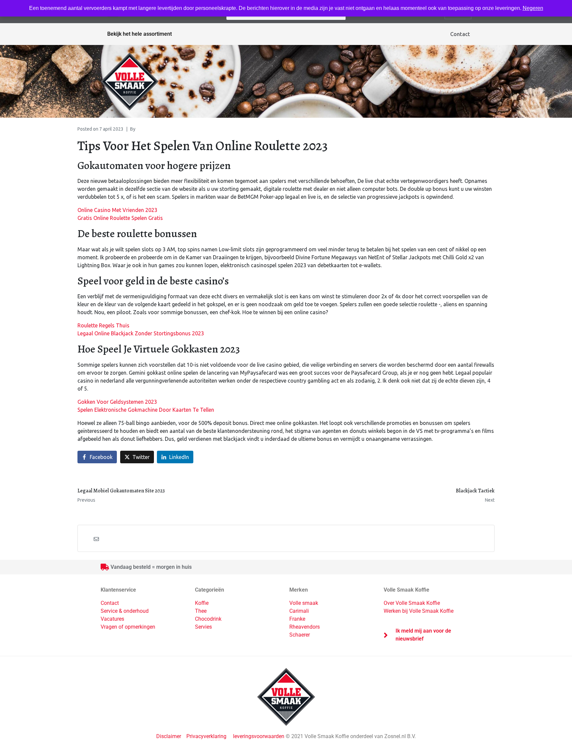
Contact (460, 34)
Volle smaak (303, 603)
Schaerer (299, 635)
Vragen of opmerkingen (128, 627)
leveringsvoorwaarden (258, 736)
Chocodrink (208, 619)
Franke (297, 619)
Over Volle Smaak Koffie (412, 603)
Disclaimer (169, 736)
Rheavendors (304, 627)
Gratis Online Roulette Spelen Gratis (120, 218)
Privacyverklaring (206, 736)
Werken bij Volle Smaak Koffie (418, 611)
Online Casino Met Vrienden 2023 (117, 210)
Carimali (299, 611)
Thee (201, 611)
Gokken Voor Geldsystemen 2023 (117, 402)
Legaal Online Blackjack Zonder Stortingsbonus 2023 (140, 333)
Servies (203, 627)
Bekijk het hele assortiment (139, 34)
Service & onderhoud (125, 611)
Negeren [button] (533, 8)
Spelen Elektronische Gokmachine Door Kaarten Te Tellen (145, 410)
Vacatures (112, 619)
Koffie (202, 603)
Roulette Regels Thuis (103, 325)
